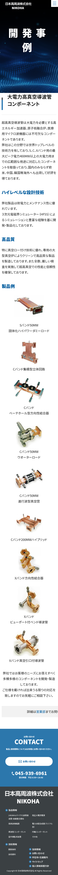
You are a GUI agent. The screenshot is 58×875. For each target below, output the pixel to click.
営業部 (40, 711)
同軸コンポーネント (40, 831)
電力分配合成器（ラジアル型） (42, 825)
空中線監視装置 (14, 836)
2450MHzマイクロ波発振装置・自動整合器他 (18, 817)
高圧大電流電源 (38, 815)
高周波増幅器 (13, 823)
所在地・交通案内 (40, 857)
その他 (34, 836)
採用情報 (36, 849)
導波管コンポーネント (17, 831)
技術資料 (12, 854)
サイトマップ (37, 861)
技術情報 (12, 844)
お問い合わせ (29, 761)
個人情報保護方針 (40, 865)
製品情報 (12, 810)
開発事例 (12, 849)
